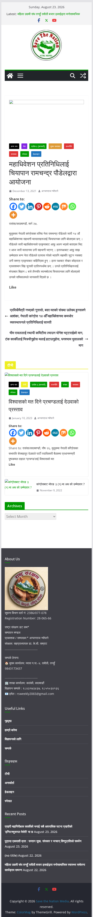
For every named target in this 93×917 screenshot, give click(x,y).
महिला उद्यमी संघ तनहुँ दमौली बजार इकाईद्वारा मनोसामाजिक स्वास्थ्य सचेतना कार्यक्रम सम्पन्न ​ (49, 16)
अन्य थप (14, 146)
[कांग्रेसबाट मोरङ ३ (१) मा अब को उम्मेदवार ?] (19, 487)
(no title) (11, 855)
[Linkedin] (30, 206)
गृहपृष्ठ (8, 721)
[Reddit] (47, 206)
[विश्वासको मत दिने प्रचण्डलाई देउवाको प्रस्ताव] (46, 375)
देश (24, 146)
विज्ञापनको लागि (13, 739)
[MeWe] (55, 206)
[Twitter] (22, 206)
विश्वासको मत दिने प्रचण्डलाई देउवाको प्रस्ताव (44, 405)
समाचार (13, 153)
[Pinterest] (38, 206)
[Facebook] (13, 206)
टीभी (24, 384)
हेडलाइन (36, 153)
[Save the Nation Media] (10, 76)
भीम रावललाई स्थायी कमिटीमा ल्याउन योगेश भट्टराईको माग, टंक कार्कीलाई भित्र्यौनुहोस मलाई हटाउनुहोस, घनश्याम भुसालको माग (44, 339)
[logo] (26, 570)
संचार (65, 384)
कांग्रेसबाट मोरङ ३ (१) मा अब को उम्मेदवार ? (60, 484)
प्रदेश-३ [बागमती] (38, 146)
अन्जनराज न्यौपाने (50, 191)
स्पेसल (24, 153)
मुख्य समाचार (55, 146)
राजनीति (69, 146)
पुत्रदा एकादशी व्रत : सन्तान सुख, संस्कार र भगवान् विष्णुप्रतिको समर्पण (43, 841)
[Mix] (64, 206)
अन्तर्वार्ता (9, 783)
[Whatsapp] (72, 206)
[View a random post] (83, 76)
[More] (13, 215)
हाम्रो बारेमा (11, 730)
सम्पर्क (8, 748)
